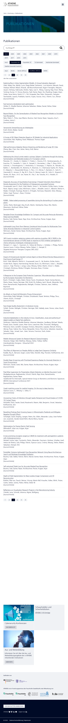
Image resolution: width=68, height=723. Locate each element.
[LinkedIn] (14, 712)
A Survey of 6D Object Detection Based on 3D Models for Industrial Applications (30, 137)
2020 (49, 54)
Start (4, 13)
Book (12, 71)
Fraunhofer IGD (15, 62)
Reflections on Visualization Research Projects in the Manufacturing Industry (29, 490)
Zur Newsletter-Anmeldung (14, 706)
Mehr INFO (9, 662)
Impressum (27, 720)
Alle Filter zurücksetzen (10, 78)
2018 (6, 58)
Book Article (22, 71)
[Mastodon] (11, 712)
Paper (45, 71)
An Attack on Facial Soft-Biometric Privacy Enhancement (22, 294)
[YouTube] (16, 712)
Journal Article (35, 71)
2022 (37, 54)
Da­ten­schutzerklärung (16, 720)
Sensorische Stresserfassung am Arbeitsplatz (18, 128)
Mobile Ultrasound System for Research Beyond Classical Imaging (25, 339)
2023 (31, 54)
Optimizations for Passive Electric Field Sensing (19, 426)
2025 (18, 54)
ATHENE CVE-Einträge (42, 613)
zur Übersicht (10, 627)
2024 (24, 54)
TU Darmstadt (39, 62)
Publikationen (19, 13)
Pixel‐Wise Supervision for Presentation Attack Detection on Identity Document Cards (32, 372)
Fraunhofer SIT (27, 62)
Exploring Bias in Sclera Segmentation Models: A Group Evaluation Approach (29, 83)
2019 (55, 54)
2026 (12, 54)
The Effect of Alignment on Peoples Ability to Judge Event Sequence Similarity (29, 350)
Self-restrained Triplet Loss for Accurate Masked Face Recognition (25, 466)
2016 (18, 58)
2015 (24, 58)
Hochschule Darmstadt (52, 62)
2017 (12, 58)
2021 (43, 54)
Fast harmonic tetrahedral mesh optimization (18, 104)
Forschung (10, 13)
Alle (6, 54)
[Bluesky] (9, 712)
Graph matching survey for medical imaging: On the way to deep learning (28, 388)
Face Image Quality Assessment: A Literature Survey (20, 306)
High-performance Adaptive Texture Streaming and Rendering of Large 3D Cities (30, 147)
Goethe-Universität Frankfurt (13, 66)
